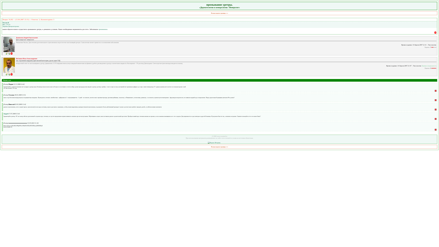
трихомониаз (103, 29)
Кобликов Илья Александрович (26, 58)
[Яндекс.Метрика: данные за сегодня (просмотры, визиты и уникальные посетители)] (214, 143)
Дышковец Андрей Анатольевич (27, 38)
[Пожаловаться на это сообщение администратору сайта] (435, 32)
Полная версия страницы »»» (219, 13)
